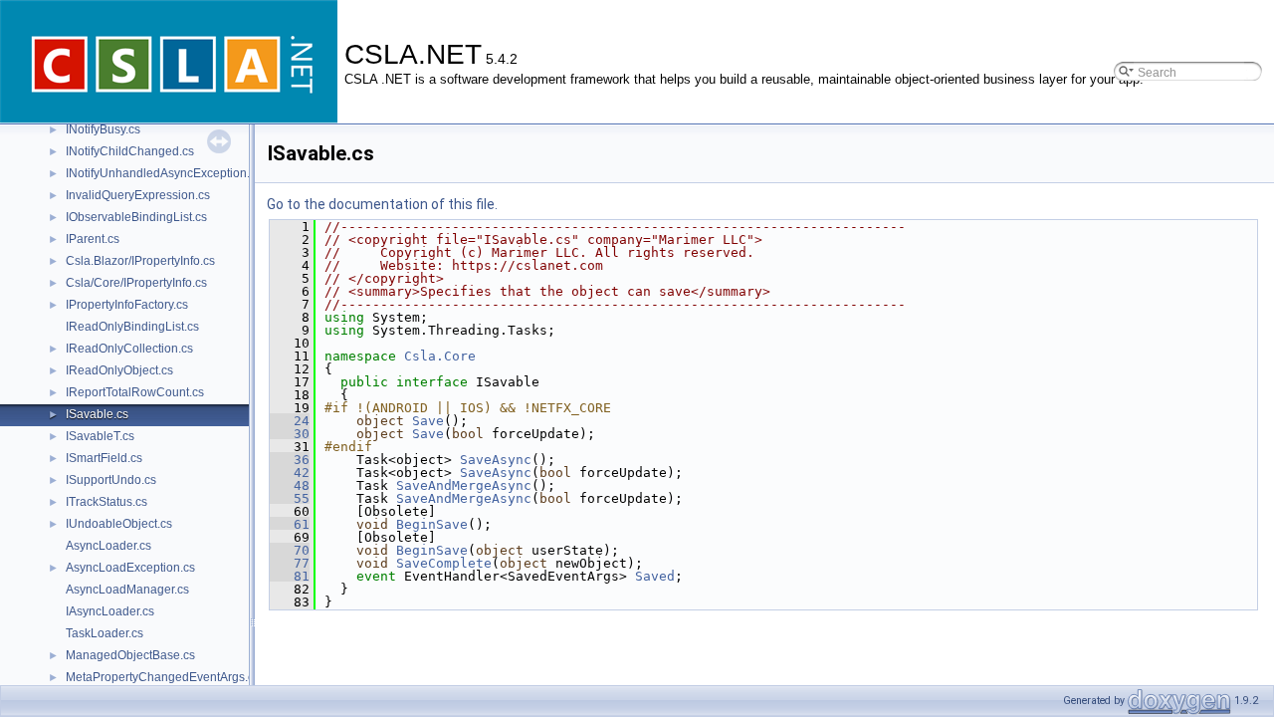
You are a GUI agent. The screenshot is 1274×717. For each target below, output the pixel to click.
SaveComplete (444, 563)
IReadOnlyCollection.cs (129, 349)
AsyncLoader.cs (108, 546)
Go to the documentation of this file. (382, 204)
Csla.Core (440, 356)
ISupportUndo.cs (111, 480)
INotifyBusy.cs (103, 129)
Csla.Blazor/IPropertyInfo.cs (140, 261)
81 (290, 576)
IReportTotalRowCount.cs (135, 392)
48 (290, 485)
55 (290, 498)
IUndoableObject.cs (119, 524)
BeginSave (432, 524)
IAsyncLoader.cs (110, 611)
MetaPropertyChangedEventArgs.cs (163, 677)
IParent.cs (92, 239)
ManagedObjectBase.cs (130, 655)
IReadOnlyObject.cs (119, 370)
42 (290, 472)
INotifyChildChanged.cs (130, 151)
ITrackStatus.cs (106, 502)
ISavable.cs (97, 414)
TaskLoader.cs (104, 633)
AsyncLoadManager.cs (127, 590)
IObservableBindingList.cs (136, 217)
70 (290, 550)
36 (290, 459)
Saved (655, 576)
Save (428, 420)
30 (290, 433)
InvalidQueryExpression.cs (138, 195)
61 (290, 524)
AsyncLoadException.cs (130, 568)
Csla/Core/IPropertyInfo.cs (136, 283)
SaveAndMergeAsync (463, 485)
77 (290, 563)
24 (290, 420)
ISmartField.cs (104, 458)
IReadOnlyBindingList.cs (132, 327)
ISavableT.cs (100, 436)
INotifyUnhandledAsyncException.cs (164, 173)
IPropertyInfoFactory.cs (127, 305)
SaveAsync (495, 459)
